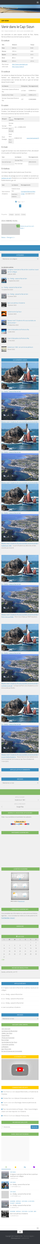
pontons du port (6, 178)
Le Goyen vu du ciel (6, 686)
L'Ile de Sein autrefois (7, 1044)
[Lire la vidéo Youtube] (20, 1069)
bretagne (11, 214)
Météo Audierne (14, 901)
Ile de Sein (31, 1201)
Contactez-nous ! (8, 918)
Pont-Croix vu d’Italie (7, 617)
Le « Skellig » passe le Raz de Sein (11, 391)
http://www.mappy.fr (18, 66)
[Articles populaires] (15, 1167)
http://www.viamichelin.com (20, 64)
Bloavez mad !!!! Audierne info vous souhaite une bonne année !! (20, 422)
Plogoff (12, 1203)
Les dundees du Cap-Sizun (9, 1042)
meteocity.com (21, 901)
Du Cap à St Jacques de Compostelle (11, 1051)
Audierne (23, 1111)
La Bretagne (4, 1047)
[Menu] (37, 2)
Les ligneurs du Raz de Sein (9, 1031)
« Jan (2, 959)
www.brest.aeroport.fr (33, 138)
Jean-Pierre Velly (6, 1049)
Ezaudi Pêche (5, 1035)
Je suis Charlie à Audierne (8, 757)
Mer (35, 1211)
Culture (30, 1211)
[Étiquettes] (34, 1167)
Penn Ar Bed (5, 1040)
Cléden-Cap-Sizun (6, 1033)
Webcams (18, 1203)
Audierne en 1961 (6, 545)
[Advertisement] (20, 849)
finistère (23, 214)
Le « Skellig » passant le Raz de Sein (13, 999)
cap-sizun (17, 214)
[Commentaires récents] (24, 1167)
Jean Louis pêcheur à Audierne (11, 1007)
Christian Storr (7, 1098)
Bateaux (18, 1201)
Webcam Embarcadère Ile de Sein (24, 1098)
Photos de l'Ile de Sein (7, 1038)
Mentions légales (29, 1236)
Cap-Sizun (5, 21)
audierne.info (25, 1238)
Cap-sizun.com (5, 1029)
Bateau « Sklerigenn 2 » (8, 237)
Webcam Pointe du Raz (22, 1116)
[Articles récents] (6, 1167)
